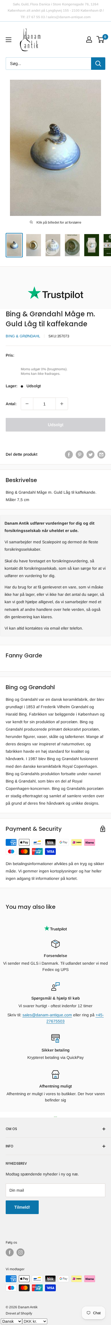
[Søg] (98, 63)
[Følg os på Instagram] (20, 1252)
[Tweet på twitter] (90, 454)
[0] (100, 39)
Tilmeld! (22, 1207)
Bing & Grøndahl (23, 336)
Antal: (11, 403)
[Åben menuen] (8, 39)
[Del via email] (101, 454)
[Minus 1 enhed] (27, 404)
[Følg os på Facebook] (10, 1252)
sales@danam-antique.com (47, 1015)
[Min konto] (89, 39)
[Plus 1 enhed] (62, 404)
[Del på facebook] (69, 454)
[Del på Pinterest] (80, 454)
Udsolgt (55, 424)
